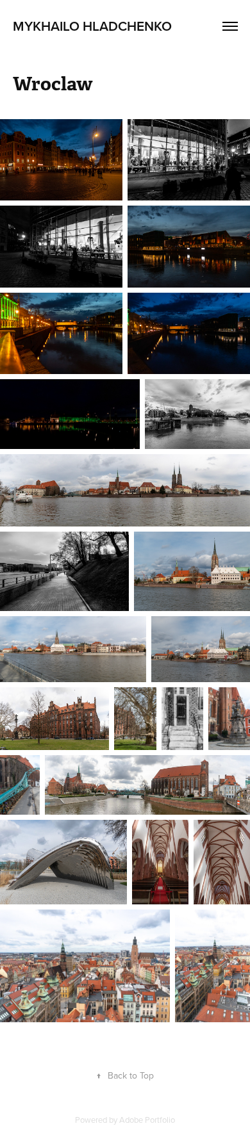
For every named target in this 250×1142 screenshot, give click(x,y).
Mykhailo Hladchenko (92, 25)
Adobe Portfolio (147, 1119)
